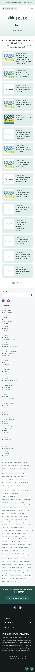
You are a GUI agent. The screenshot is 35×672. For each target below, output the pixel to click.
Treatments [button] (8, 622)
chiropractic (7, 342)
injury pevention (27, 524)
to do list (4, 578)
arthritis (12, 468)
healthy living (7, 373)
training (6, 446)
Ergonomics (7, 358)
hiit (27, 522)
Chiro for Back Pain (7, 473)
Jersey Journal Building (10, 380)
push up (24, 553)
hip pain (6, 376)
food (7, 513)
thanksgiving (6, 573)
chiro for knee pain (19, 476)
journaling (19, 530)
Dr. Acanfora (18, 505)
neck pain (6, 401)
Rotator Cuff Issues (9, 419)
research (14, 556)
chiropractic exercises (10, 349)
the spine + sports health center (11, 575)
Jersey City (5, 527)
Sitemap (23, 658)
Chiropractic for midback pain (10, 493)
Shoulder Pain (8, 428)
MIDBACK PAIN (17, 539)
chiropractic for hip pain (25, 490)
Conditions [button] (8, 618)
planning (15, 550)
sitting (16, 558)
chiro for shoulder (7, 485)
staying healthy (18, 564)
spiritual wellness (7, 564)
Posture (22, 550)
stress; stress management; (16, 567)
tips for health (27, 575)
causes (5, 335)
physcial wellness (23, 547)
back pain (6, 333)
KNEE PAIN (5, 533)
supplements (7, 439)
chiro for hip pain (7, 476)
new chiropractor (9, 403)
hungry (18, 524)
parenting (6, 410)
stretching (29, 567)
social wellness (6, 561)
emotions (6, 355)
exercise (6, 360)
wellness (6, 455)
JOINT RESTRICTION (8, 530)
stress (5, 435)
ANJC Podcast (8, 321)
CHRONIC (21, 502)
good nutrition (24, 516)
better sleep (13, 471)
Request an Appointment (17, 598)
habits (11, 519)
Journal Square (8, 383)
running (6, 421)
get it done (21, 513)
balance (25, 468)
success (6, 437)
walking (6, 451)
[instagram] (8, 300)
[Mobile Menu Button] (32, 8)
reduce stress (6, 556)
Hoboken (11, 524)
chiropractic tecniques (8, 496)
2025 (5, 308)
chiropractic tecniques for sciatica (12, 499)
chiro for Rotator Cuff (21, 482)
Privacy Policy (16, 658)
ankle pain (6, 326)
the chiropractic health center (20, 573)
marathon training (27, 536)
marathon (6, 392)
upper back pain (8, 448)
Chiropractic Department (11, 346)
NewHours (5, 544)
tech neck (26, 570)
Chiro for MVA (23, 479)
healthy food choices (8, 522)
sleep (5, 430)
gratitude (5, 519)
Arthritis (6, 328)
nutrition (6, 405)
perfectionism (13, 547)
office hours (7, 407)
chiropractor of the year (9, 502)
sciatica (6, 423)
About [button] (6, 614)
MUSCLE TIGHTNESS (9, 398)
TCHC (19, 570)
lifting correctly (8, 387)
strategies (28, 564)
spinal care (27, 561)
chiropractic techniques (10, 351)
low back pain (8, 389)
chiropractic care (7, 488)
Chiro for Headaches (21, 473)
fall (4, 362)
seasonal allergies (9, 426)
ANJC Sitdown (8, 324)
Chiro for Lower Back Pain (9, 479)
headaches (7, 369)
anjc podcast (15, 465)
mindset (6, 396)
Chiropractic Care (9, 344)
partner (6, 412)
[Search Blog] (31, 295)
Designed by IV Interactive (17, 662)
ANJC (5, 317)
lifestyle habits (8, 385)
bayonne (4, 471)
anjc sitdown (25, 465)
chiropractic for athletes (9, 490)
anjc (5, 319)
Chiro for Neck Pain (7, 482)
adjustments (17, 462)
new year (13, 544)
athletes (6, 330)
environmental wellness (9, 510)
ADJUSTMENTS (8, 312)
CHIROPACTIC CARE (9, 339)
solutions (6, 432)
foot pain (6, 364)
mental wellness (6, 539)
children (6, 337)
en (27, 8)
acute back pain (8, 310)
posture (6, 414)
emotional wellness (7, 507)
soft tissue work (17, 561)
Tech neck (6, 441)
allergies (6, 315)
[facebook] (3, 300)
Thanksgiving (7, 444)
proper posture (15, 553)
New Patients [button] (9, 627)
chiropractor (27, 499)
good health (14, 516)
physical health (6, 550)
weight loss (7, 453)
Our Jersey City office (9, 2)
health (5, 371)
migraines (6, 394)
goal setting (7, 367)
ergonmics (21, 510)
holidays (6, 378)
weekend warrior (21, 578)
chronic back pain (9, 353)
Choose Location (9, 8)
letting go (13, 533)
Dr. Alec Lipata (28, 505)
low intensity (16, 536)
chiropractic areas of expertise (8, 650)
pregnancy (7, 417)
